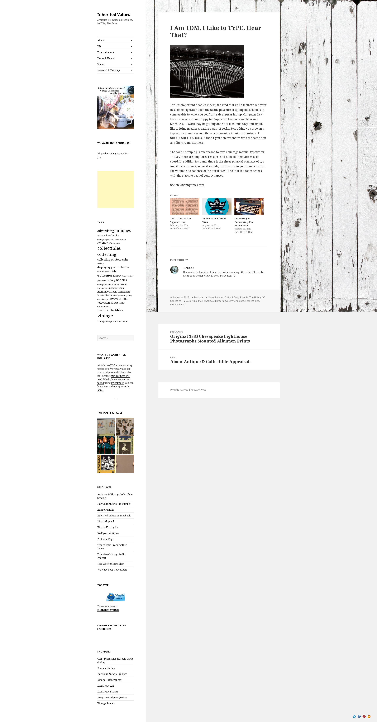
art (99, 235)
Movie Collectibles (120, 291)
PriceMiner (117, 383)
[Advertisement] (115, 189)
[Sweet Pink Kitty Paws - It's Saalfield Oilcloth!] (125, 427)
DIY (99, 46)
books (115, 235)
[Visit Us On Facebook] (359, 716)
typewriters (231, 301)
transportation (103, 306)
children (103, 243)
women (123, 321)
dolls (114, 271)
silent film (123, 299)
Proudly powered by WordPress (188, 390)
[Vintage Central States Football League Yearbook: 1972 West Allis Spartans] (106, 464)
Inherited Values (113, 14)
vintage (105, 316)
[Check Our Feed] (369, 716)
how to (123, 284)
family (118, 275)
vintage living (177, 304)
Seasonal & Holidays (108, 70)
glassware (101, 280)
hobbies (121, 280)
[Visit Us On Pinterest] (364, 716)
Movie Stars (103, 295)
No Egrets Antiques (108, 533)
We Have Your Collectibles (112, 569)
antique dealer (195, 275)
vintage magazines (107, 321)
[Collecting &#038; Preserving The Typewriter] (249, 206)
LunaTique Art (105, 685)
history (111, 280)
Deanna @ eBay (106, 668)
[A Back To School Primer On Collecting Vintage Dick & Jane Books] (106, 427)
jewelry (100, 288)
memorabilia (117, 288)
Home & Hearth (106, 58)
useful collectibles (110, 310)
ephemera (106, 275)
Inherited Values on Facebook (114, 515)
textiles (121, 303)
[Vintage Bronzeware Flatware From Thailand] (106, 445)
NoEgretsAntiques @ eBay (112, 697)
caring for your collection (108, 239)
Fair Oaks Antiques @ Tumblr (113, 503)
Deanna (187, 272)
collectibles (109, 248)
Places (100, 64)
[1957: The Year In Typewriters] (184, 206)
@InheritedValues (108, 609)
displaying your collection (113, 267)
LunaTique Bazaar (107, 691)
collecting (106, 254)
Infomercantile (105, 509)
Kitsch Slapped (105, 521)
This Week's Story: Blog (110, 563)
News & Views (216, 297)
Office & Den (231, 297)
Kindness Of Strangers (110, 679)
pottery (129, 295)
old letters (218, 301)
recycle (106, 299)
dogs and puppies (104, 271)
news (114, 295)
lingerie (108, 288)
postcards (121, 295)
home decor (111, 284)
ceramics (122, 239)
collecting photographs (112, 259)
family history (128, 276)
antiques (123, 230)
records (100, 299)
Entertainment (105, 52)
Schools (244, 297)
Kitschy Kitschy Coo (108, 527)
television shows (107, 302)
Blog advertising (106, 153)
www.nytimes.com (192, 185)
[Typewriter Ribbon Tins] (217, 206)
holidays (100, 284)
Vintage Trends (106, 703)
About (100, 40)
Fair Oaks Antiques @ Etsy (112, 674)
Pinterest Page (105, 539)
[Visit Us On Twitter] (354, 716)
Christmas (114, 243)
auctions (106, 235)
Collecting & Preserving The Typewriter (243, 222)
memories (103, 291)
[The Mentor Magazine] (125, 445)
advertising (105, 231)
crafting (100, 264)
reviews (114, 298)
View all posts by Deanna (218, 275)
